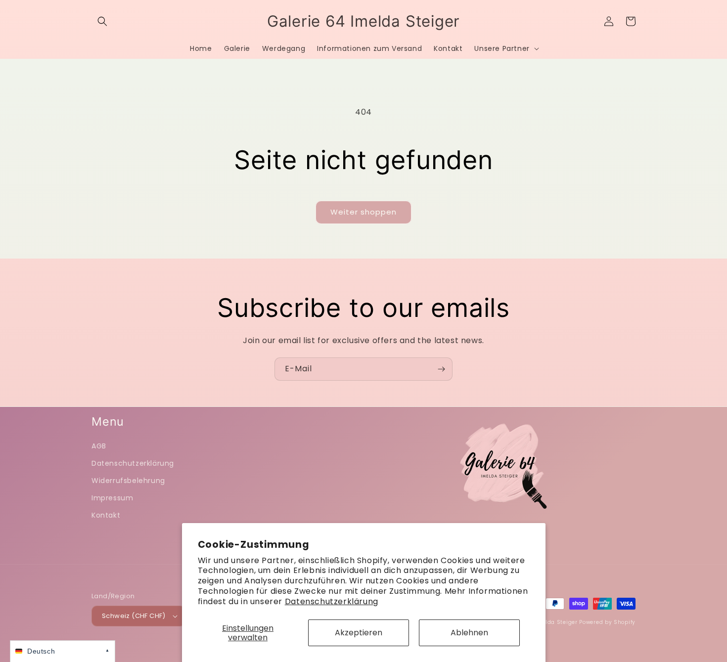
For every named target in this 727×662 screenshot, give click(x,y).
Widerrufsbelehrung (128, 480)
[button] (102, 21)
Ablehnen (469, 632)
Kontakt (105, 515)
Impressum (112, 498)
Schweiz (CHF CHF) (134, 615)
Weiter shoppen (363, 212)
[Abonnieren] (441, 369)
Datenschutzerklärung (331, 601)
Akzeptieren (358, 632)
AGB (98, 446)
